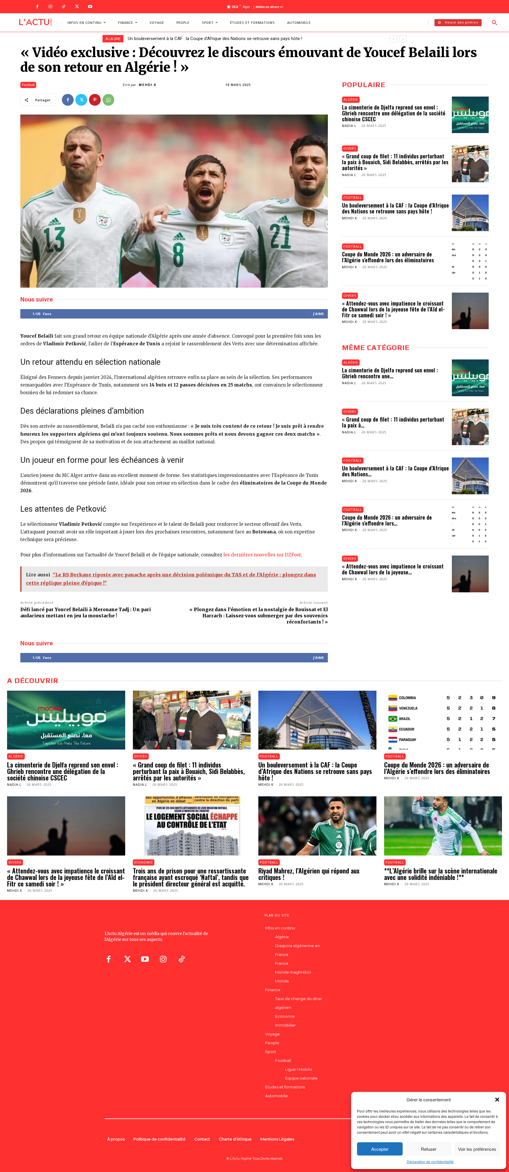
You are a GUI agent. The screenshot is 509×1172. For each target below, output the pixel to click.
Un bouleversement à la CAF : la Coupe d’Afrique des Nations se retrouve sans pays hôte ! (395, 208)
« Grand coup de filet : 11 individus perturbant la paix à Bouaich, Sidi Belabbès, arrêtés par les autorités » (395, 162)
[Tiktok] (181, 959)
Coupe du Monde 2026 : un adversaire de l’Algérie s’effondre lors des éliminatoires (207, 38)
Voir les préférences (477, 1149)
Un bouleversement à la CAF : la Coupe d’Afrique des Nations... (395, 471)
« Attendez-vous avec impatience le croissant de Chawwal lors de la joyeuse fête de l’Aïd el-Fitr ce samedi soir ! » (393, 309)
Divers (349, 148)
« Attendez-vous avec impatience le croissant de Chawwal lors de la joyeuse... (393, 569)
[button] (497, 1100)
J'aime (318, 313)
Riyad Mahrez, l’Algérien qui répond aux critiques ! (308, 874)
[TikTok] (64, 6)
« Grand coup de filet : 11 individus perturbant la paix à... (393, 422)
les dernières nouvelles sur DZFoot (262, 555)
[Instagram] (50, 6)
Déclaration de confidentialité (430, 1161)
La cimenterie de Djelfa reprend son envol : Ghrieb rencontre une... (390, 373)
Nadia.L (349, 125)
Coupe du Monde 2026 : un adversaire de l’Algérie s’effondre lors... (387, 520)
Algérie (350, 99)
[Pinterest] (95, 100)
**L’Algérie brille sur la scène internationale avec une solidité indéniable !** (440, 874)
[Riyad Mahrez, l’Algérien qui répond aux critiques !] (317, 825)
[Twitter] (77, 6)
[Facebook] (37, 6)
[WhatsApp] (108, 100)
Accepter (380, 1149)
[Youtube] (90, 6)
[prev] (393, 38)
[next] (402, 38)
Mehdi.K (148, 85)
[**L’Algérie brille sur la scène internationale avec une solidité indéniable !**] (443, 825)
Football (28, 85)
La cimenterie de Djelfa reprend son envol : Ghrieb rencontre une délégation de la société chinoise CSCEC (393, 113)
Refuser (428, 1149)
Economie (143, 862)
